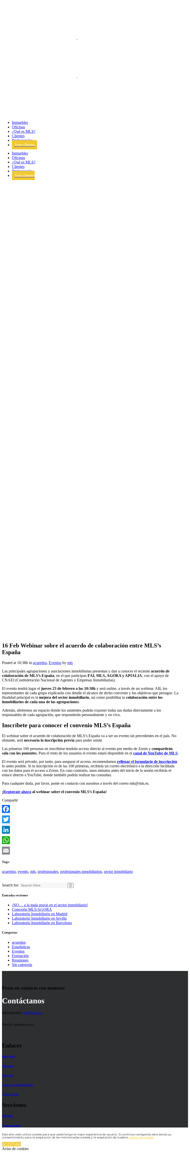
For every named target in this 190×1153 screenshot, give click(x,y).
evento (23, 871)
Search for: (10, 885)
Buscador (8, 1056)
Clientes (7, 1116)
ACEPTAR (11, 1144)
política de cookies (141, 1137)
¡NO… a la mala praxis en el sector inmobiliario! (50, 905)
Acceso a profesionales (17, 1085)
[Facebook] (90, 809)
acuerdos (40, 663)
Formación (20, 956)
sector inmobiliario (118, 871)
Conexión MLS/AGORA (32, 909)
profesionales (48, 871)
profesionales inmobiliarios (81, 871)
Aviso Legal (10, 1094)
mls (70, 663)
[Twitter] (90, 819)
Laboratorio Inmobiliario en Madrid (39, 914)
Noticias (7, 1075)
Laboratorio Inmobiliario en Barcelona (42, 923)
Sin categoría (22, 965)
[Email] (90, 851)
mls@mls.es (32, 1013)
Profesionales (11, 1125)
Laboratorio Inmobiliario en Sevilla (39, 918)
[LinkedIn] (90, 830)
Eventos (55, 663)
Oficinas (8, 1066)
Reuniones (20, 960)
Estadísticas (21, 947)
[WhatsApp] (90, 840)
